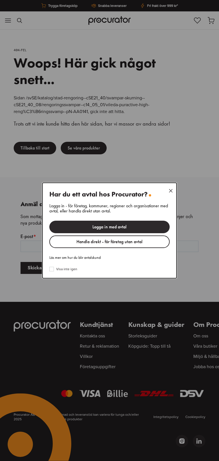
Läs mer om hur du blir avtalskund (75, 257)
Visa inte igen (66, 269)
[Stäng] (170, 190)
